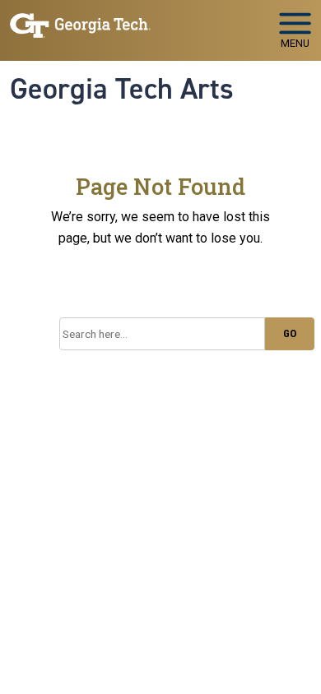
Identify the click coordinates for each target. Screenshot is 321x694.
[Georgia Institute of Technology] (80, 23)
